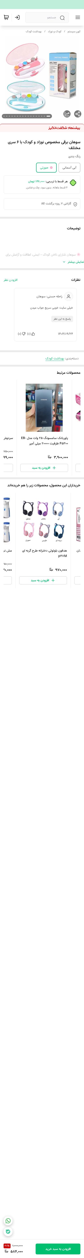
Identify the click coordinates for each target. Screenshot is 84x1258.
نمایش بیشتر (76, 261)
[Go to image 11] (20, 116)
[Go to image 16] (6, 116)
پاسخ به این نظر (62, 319)
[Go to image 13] (14, 116)
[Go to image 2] (44, 116)
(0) (28, 333)
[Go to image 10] (22, 116)
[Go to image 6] (33, 116)
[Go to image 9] (25, 116)
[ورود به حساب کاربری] (18, 17)
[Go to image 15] (9, 116)
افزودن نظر (10, 279)
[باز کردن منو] (76, 17)
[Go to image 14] (12, 116)
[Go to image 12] (17, 116)
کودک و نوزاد (54, 31)
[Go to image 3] (41, 116)
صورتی (44, 167)
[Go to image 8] (28, 116)
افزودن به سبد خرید (58, 1248)
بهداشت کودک (34, 31)
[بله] (8, 1231)
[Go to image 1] (48, 116)
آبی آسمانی (69, 167)
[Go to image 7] (30, 116)
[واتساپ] (8, 1220)
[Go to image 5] (36, 116)
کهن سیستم (74, 31)
